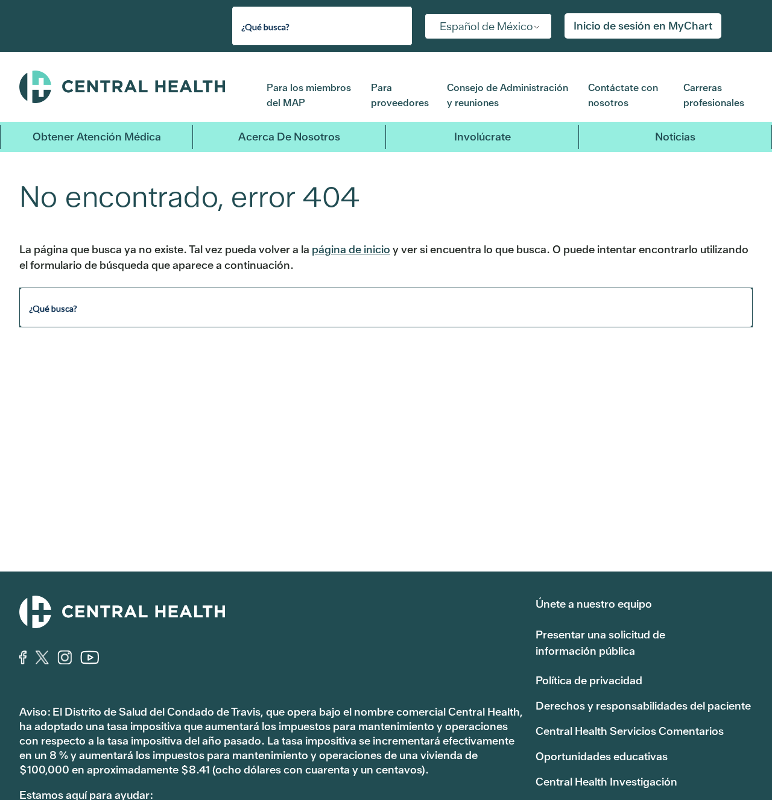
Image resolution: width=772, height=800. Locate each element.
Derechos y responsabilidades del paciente (643, 706)
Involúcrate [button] (482, 136)
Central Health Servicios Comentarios (630, 731)
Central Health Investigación (606, 782)
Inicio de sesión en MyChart (643, 26)
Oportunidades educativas (602, 756)
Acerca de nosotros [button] (289, 136)
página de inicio (351, 249)
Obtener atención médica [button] (97, 136)
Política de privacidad (589, 680)
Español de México (486, 26)
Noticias (675, 136)
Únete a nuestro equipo (594, 604)
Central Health (133, 87)
